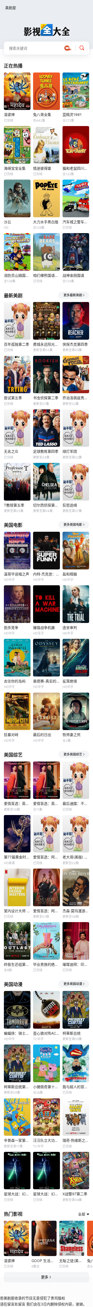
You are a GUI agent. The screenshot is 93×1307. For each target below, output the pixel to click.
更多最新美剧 (73, 295)
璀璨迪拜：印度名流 (76, 964)
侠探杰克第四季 (75, 344)
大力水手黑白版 (45, 222)
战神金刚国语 (73, 275)
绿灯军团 (70, 451)
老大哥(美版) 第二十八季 (76, 857)
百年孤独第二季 (16, 344)
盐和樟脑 (70, 574)
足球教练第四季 (45, 451)
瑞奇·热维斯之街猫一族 (76, 1140)
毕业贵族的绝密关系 (46, 964)
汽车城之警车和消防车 (76, 222)
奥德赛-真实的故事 (46, 681)
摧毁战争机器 (44, 627)
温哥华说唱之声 (16, 574)
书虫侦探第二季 (45, 398)
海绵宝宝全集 (15, 168)
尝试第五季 (13, 398)
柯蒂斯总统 (72, 1033)
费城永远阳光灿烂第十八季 (46, 344)
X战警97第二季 (75, 1194)
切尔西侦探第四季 (46, 505)
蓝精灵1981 (72, 114)
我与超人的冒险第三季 (76, 1087)
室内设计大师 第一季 (17, 911)
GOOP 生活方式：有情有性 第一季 (44, 1260)
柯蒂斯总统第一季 (17, 1087)
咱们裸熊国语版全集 (46, 275)
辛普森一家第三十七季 (17, 1140)
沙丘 (7, 222)
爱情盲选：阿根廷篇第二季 (46, 857)
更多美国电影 (73, 525)
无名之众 (11, 451)
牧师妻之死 (72, 734)
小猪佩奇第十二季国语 (46, 1087)
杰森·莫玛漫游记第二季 (76, 911)
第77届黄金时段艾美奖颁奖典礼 (17, 857)
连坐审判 (70, 627)
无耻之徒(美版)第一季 (71, 1260)
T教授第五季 (14, 505)
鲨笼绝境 (70, 681)
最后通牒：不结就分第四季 (76, 803)
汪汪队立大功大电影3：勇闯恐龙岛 (46, 1140)
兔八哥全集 (42, 114)
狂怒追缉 (70, 505)
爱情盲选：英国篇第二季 (46, 803)
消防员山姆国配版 (17, 275)
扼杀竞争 (11, 627)
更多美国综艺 (73, 754)
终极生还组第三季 (17, 964)
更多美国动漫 (73, 984)
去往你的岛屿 (15, 681)
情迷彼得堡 (42, 168)
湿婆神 (9, 114)
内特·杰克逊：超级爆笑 (46, 574)
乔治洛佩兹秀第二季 (76, 398)
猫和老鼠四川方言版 (76, 168)
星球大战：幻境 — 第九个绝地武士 (17, 1194)
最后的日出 (42, 734)
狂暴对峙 (11, 734)
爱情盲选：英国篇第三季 (17, 803)
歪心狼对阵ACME (46, 1033)
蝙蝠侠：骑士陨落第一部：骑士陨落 (17, 1033)
